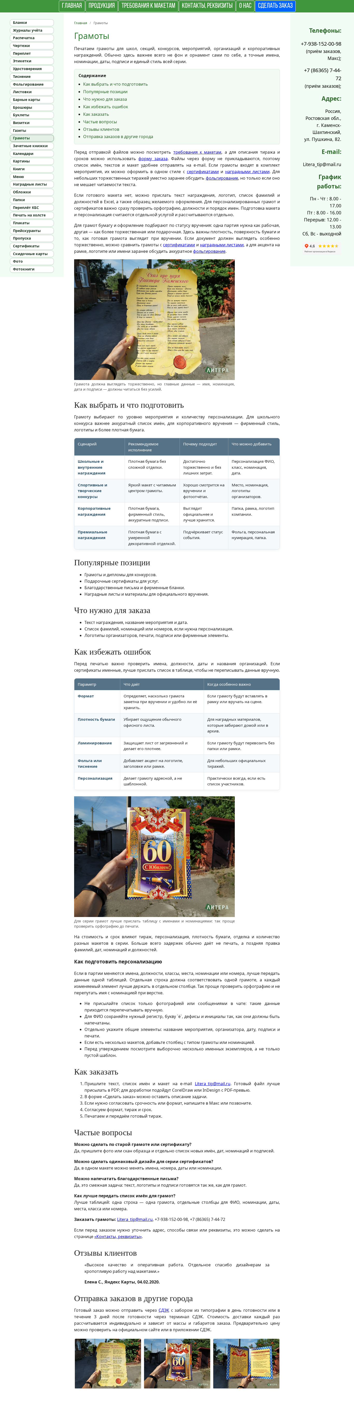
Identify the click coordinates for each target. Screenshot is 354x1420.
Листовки (22, 91)
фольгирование (222, 178)
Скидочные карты (30, 253)
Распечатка (23, 37)
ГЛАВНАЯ (72, 6)
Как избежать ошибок (105, 107)
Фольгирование (28, 84)
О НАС (245, 6)
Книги (19, 168)
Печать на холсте (29, 215)
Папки (19, 199)
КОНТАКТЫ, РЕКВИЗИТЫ (207, 6)
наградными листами (247, 171)
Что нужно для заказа (105, 99)
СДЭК (164, 1310)
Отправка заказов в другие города (118, 136)
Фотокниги (23, 269)
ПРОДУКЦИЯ (102, 6)
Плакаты (21, 222)
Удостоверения (27, 68)
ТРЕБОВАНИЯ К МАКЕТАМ (148, 6)
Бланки (20, 22)
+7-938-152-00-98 (321, 43)
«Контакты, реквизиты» (118, 1236)
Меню (18, 176)
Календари (23, 153)
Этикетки (22, 60)
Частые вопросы (100, 122)
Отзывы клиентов (101, 129)
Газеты (19, 130)
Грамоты (21, 137)
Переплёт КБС (26, 207)
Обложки (22, 191)
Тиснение (22, 76)
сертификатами (203, 171)
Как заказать (96, 114)
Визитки (21, 122)
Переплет (22, 53)
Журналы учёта (27, 30)
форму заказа (152, 158)
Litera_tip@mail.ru (212, 1083)
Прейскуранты (27, 230)
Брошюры (22, 107)
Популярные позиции (105, 91)
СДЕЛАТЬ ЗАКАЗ (275, 6)
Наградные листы (30, 184)
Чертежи (21, 45)
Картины (21, 161)
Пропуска (22, 238)
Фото (18, 261)
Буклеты (21, 114)
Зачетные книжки (30, 145)
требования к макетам (197, 152)
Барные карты (26, 99)
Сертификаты (26, 245)
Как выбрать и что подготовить (115, 84)
